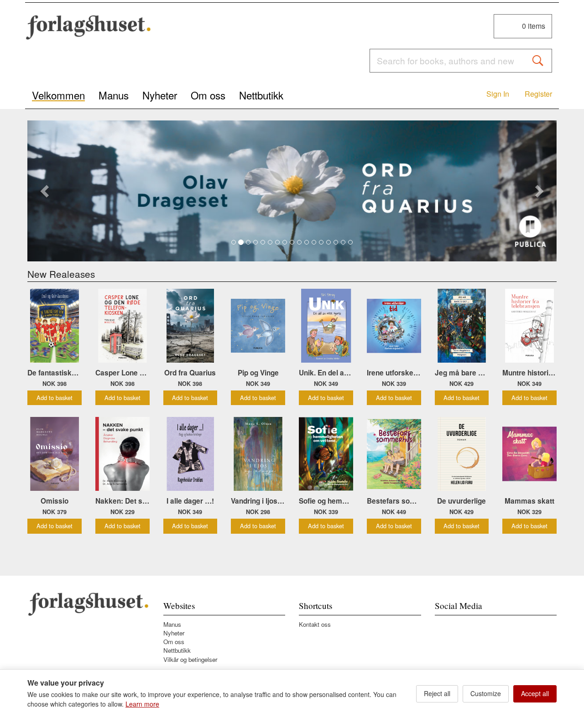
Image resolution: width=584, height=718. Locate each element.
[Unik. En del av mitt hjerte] (326, 326)
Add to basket (54, 397)
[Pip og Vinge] (258, 326)
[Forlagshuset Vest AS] (88, 27)
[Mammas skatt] (529, 454)
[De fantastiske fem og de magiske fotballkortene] (54, 326)
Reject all (437, 693)
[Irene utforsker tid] (394, 326)
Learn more (142, 703)
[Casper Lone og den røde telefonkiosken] (122, 326)
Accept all (535, 693)
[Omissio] (54, 454)
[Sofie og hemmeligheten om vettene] (326, 454)
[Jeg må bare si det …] (462, 326)
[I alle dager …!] (190, 454)
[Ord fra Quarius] (292, 190)
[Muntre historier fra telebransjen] (529, 326)
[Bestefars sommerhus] (394, 454)
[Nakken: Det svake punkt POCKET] (122, 454)
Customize (485, 693)
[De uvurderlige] (462, 454)
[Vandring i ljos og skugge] (258, 454)
